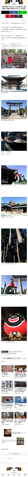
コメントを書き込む (14, 453)
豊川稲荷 (14, 353)
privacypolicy (14, 472)
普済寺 (20, 351)
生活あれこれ (5, 351)
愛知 (16, 351)
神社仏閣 (4, 353)
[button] (18, 16)
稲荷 (9, 353)
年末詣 (11, 351)
